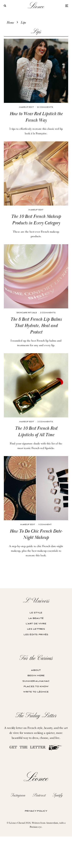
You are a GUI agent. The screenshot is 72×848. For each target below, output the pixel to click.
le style (36, 612)
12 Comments (45, 107)
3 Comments (45, 422)
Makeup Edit (26, 107)
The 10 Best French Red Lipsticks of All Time (36, 431)
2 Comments (47, 313)
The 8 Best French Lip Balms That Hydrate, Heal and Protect (36, 325)
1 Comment (45, 525)
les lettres (36, 629)
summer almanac (36, 681)
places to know (36, 686)
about (36, 670)
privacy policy (36, 810)
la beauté (36, 618)
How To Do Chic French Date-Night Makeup (36, 534)
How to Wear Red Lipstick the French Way (36, 117)
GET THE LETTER (28, 748)
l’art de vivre (36, 623)
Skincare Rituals (27, 313)
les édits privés (36, 634)
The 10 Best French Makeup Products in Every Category (36, 220)
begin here (36, 675)
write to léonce (36, 691)
